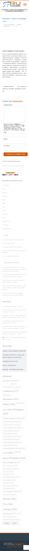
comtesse (18, 387)
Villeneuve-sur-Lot (6, 221)
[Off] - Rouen (17, 513)
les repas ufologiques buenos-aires (11, 424)
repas (18, 452)
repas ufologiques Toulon (9, 488)
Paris (3, 207)
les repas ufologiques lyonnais (11, 430)
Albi (6, 381)
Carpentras (4, 196)
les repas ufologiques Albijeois (14, 418)
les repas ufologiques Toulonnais (10, 445)
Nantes (3, 199)
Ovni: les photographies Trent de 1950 (10, 256)
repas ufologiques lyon (9, 480)
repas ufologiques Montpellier (10, 485)
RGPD (23, 544)
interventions (20, 403)
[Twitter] (8, 80)
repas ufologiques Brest (8, 471)
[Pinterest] (12, 80)
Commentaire (8, 105)
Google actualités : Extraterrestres (11, 262)
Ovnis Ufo (6, 235)
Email (5, 139)
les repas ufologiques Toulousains (14, 448)
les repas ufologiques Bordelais (12, 421)
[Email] (25, 80)
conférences (6, 395)
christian (13, 384)
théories (9, 499)
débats (9, 404)
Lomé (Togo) (5, 225)
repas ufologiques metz (8, 482)
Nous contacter (17, 546)
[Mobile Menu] (25, 5)
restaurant (6, 494)
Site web (6, 145)
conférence (10, 391)
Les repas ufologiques (13, 411)
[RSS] (21, 80)
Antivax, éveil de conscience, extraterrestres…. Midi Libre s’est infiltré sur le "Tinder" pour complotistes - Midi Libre (13, 287)
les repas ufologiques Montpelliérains (12, 436)
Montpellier (5, 214)
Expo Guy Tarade (11, 545)
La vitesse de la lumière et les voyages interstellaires (13, 239)
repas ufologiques (14, 458)
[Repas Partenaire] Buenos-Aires (11, 519)
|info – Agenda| (5, 185)
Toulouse (4, 210)
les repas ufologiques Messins (9, 433)
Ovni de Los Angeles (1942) (8, 243)
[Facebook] (5, 80)
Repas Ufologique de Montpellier (9, 306)
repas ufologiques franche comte (11, 477)
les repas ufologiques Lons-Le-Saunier (13, 427)
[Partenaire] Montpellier (9, 516)
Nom (5, 132)
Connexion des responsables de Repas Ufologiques (13, 165)
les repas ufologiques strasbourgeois (12, 442)
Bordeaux (4, 192)
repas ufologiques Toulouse (12, 491)
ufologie (10, 509)
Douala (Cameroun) (6, 228)
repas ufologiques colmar (8, 474)
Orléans (4, 203)
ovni (8, 452)
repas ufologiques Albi (11, 462)
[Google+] (15, 80)
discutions (10, 399)
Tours (3, 217)
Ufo (7, 504)
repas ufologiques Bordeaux (11, 468)
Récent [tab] (14, 523)
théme (13, 494)
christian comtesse (8, 387)
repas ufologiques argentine (10, 465)
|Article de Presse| (7, 26)
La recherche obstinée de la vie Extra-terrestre (12, 247)
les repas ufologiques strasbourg (11, 439)
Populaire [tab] (6, 523)
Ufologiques (8, 513)
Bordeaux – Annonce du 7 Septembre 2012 (8, 89)
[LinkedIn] (18, 80)
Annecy (4, 189)
